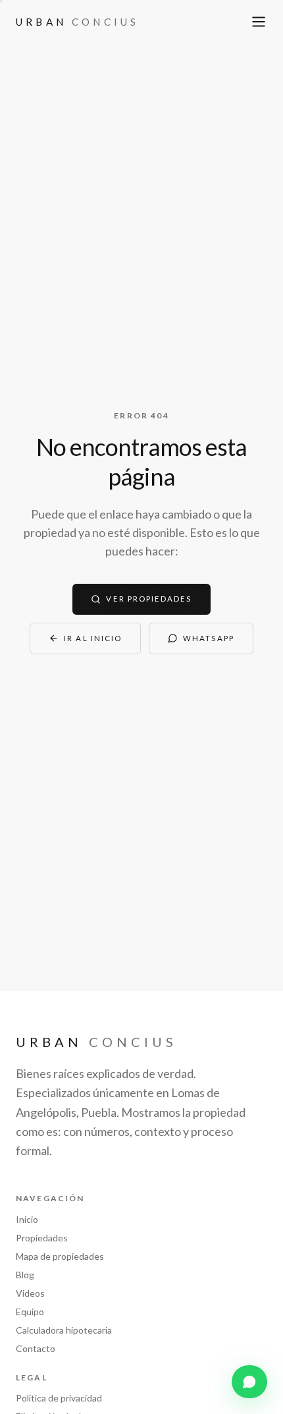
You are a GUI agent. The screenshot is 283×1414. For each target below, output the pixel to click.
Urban (77, 22)
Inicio (27, 1219)
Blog (25, 1274)
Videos (30, 1293)
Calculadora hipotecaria (64, 1330)
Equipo (30, 1311)
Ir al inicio (93, 638)
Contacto (35, 1348)
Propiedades (42, 1237)
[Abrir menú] (258, 22)
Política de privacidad (59, 1397)
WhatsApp (208, 638)
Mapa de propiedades (60, 1256)
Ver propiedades (149, 598)
